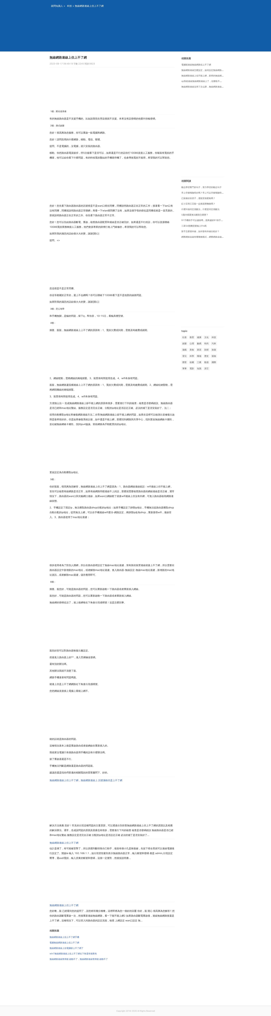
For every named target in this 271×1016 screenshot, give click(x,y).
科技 (69, 6)
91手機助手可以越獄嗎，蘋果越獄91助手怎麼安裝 (205, 220)
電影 (192, 368)
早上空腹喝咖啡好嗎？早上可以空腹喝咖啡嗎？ (203, 192)
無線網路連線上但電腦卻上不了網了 (66, 948)
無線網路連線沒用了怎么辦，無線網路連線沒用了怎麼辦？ (208, 86)
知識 (199, 368)
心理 (192, 343)
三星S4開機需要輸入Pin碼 (193, 226)
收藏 (192, 362)
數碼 (199, 343)
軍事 (184, 368)
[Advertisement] (132, 31)
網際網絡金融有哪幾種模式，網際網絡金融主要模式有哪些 (208, 237)
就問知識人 (57, 6)
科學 (192, 356)
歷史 (206, 356)
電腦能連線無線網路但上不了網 (196, 64)
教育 (192, 337)
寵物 (214, 356)
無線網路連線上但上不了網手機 (64, 937)
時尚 (206, 343)
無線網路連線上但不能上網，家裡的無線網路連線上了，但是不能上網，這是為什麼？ (221, 75)
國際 (214, 362)
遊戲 (184, 349)
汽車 (214, 343)
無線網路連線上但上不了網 (64, 842)
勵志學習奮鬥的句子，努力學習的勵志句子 (201, 187)
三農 (199, 362)
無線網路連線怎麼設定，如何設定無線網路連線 (203, 70)
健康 (199, 337)
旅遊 (214, 349)
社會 (184, 337)
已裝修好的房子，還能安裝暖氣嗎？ (198, 198)
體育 (184, 362)
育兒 (184, 356)
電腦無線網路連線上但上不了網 (64, 942)
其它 (206, 368)
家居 (199, 349)
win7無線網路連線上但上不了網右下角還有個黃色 (73, 953)
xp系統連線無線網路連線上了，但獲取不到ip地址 (204, 81)
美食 (192, 349)
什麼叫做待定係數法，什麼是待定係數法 (200, 209)
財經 (206, 349)
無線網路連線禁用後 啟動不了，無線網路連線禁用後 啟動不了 (79, 959)
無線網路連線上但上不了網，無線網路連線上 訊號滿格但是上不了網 (86, 780)
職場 (199, 356)
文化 (206, 337)
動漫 (206, 362)
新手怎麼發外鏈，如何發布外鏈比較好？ (200, 231)
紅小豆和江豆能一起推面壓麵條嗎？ (198, 203)
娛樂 (184, 343)
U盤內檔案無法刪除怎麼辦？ (194, 214)
